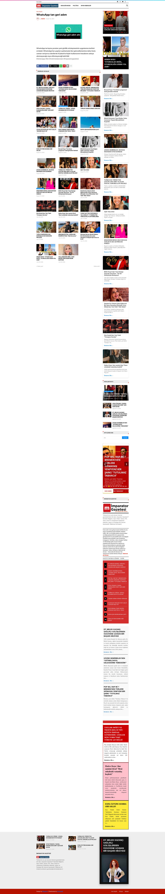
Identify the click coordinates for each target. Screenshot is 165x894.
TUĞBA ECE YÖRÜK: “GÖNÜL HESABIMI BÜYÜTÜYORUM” (66, 109)
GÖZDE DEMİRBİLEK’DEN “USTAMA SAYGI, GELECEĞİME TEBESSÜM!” (67, 89)
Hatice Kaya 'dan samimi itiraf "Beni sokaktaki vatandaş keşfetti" (68, 214)
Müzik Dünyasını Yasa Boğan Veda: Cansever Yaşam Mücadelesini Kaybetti (88, 150)
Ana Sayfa (38, 1)
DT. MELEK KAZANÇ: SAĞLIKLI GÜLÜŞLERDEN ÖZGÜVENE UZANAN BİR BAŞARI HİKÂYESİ (45, 89)
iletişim (127, 891)
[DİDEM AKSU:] (46, 249)
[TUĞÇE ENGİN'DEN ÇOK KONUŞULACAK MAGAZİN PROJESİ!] (46, 227)
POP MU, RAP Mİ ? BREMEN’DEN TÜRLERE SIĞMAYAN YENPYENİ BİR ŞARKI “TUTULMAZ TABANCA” (90, 89)
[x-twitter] (120, 1)
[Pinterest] (64, 65)
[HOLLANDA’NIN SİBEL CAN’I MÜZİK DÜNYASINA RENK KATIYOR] (68, 249)
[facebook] (117, 1)
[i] (125, 1)
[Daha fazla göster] (71, 65)
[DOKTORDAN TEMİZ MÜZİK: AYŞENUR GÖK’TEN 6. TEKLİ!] (68, 122)
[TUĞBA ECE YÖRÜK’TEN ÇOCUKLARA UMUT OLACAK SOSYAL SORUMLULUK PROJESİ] (68, 162)
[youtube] (122, 1)
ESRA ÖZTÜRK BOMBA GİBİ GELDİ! (44, 149)
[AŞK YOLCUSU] (90, 162)
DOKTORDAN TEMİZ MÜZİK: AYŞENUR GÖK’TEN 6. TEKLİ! (66, 130)
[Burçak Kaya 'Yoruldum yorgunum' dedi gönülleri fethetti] (68, 141)
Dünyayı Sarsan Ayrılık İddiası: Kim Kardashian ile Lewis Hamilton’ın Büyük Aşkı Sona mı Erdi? (89, 237)
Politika (75, 5)
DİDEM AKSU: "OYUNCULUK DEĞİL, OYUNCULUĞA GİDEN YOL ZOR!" (46, 258)
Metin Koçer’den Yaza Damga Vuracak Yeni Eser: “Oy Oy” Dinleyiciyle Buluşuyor (66, 192)
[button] (127, 5)
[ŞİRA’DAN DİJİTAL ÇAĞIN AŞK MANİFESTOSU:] (68, 227)
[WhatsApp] (60, 65)
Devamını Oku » (108, 652)
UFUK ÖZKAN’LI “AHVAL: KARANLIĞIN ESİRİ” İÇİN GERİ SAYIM (44, 110)
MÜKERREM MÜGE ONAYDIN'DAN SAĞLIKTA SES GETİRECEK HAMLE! (46, 192)
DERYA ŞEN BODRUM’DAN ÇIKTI (89, 129)
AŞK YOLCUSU (84, 170)
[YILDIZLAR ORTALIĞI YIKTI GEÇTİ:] (46, 122)
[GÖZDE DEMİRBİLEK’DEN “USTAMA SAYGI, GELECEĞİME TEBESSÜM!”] (68, 80)
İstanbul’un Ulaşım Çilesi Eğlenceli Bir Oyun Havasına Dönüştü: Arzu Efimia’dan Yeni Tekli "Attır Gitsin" (89, 193)
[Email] (67, 65)
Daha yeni (40, 266)
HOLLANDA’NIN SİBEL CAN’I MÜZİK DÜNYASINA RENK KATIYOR (66, 258)
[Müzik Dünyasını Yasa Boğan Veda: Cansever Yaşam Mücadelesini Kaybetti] (90, 141)
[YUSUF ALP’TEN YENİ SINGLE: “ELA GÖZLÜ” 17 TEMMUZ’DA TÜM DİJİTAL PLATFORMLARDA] (90, 206)
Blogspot (45, 891)
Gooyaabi (60, 891)
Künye (121, 891)
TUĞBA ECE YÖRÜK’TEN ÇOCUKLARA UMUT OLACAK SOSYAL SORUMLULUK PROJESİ (67, 171)
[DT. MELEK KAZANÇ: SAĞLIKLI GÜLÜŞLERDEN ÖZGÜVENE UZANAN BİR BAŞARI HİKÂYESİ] (46, 80)
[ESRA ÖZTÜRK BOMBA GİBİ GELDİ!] (46, 141)
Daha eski (96, 266)
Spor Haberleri (86, 5)
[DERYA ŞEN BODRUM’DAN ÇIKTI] (90, 122)
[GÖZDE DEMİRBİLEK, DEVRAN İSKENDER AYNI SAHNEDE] (46, 162)
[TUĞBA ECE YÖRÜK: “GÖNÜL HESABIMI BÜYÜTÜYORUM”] (40, 838)
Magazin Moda (65, 5)
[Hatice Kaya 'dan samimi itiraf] (68, 206)
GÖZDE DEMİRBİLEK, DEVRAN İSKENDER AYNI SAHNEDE (45, 170)
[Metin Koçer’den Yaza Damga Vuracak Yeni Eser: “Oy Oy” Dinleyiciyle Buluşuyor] (68, 183)
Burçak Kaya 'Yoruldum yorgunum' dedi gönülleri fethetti (68, 149)
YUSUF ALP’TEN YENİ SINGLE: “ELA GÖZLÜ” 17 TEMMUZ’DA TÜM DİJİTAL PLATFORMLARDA (89, 215)
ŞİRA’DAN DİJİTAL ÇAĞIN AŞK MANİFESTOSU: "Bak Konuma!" (67, 235)
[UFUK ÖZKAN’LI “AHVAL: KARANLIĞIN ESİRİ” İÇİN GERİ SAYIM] (46, 101)
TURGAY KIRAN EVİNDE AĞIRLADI (90, 108)
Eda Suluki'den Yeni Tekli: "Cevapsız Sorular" (43, 214)
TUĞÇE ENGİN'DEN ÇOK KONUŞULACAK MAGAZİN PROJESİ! (44, 236)
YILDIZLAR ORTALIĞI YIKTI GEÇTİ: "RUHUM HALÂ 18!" (46, 130)
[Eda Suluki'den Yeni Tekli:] (46, 206)
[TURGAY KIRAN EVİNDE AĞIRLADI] (90, 101)
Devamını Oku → (108, 98)
